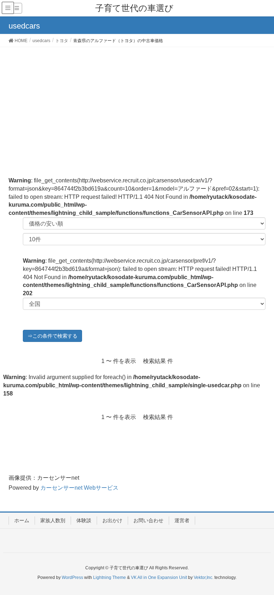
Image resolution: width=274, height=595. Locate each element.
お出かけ (112, 520)
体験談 (83, 520)
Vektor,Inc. (203, 577)
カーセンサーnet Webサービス (79, 488)
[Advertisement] (137, 101)
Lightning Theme (109, 577)
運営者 (181, 520)
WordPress (72, 577)
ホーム (21, 520)
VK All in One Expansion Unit (159, 577)
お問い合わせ (148, 520)
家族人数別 (52, 520)
